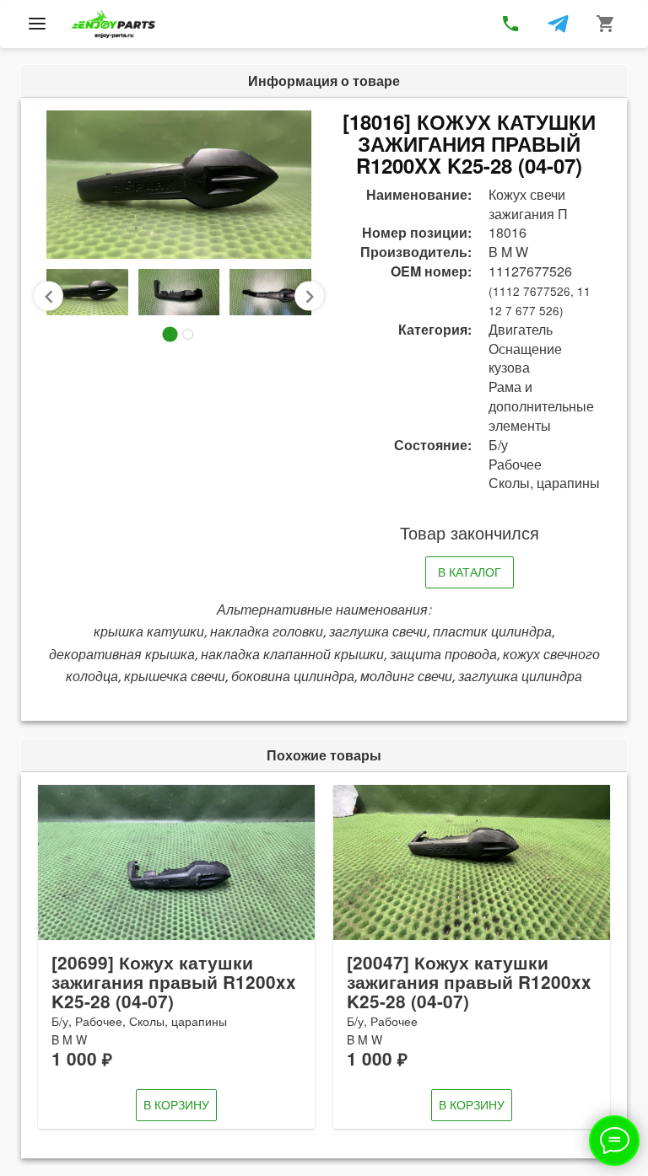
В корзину (176, 1104)
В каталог (469, 571)
